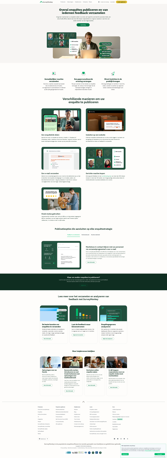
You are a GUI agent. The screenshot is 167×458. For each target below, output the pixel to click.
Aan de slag (83, 24)
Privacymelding (148, 450)
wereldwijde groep (106, 176)
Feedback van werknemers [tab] (73, 234)
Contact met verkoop (105, 2)
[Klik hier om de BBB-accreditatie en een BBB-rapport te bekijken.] (68, 453)
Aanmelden (112, 2)
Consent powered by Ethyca (159, 456)
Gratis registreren (121, 2)
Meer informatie (91, 262)
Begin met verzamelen (78, 335)
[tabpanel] (83, 255)
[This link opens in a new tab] (114, 438)
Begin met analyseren (107, 338)
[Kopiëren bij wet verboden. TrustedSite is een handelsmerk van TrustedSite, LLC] (81, 453)
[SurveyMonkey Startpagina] (46, 2)
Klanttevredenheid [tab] (95, 234)
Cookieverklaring (156, 450)
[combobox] (43, 438)
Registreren (83, 285)
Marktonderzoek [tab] (85, 234)
